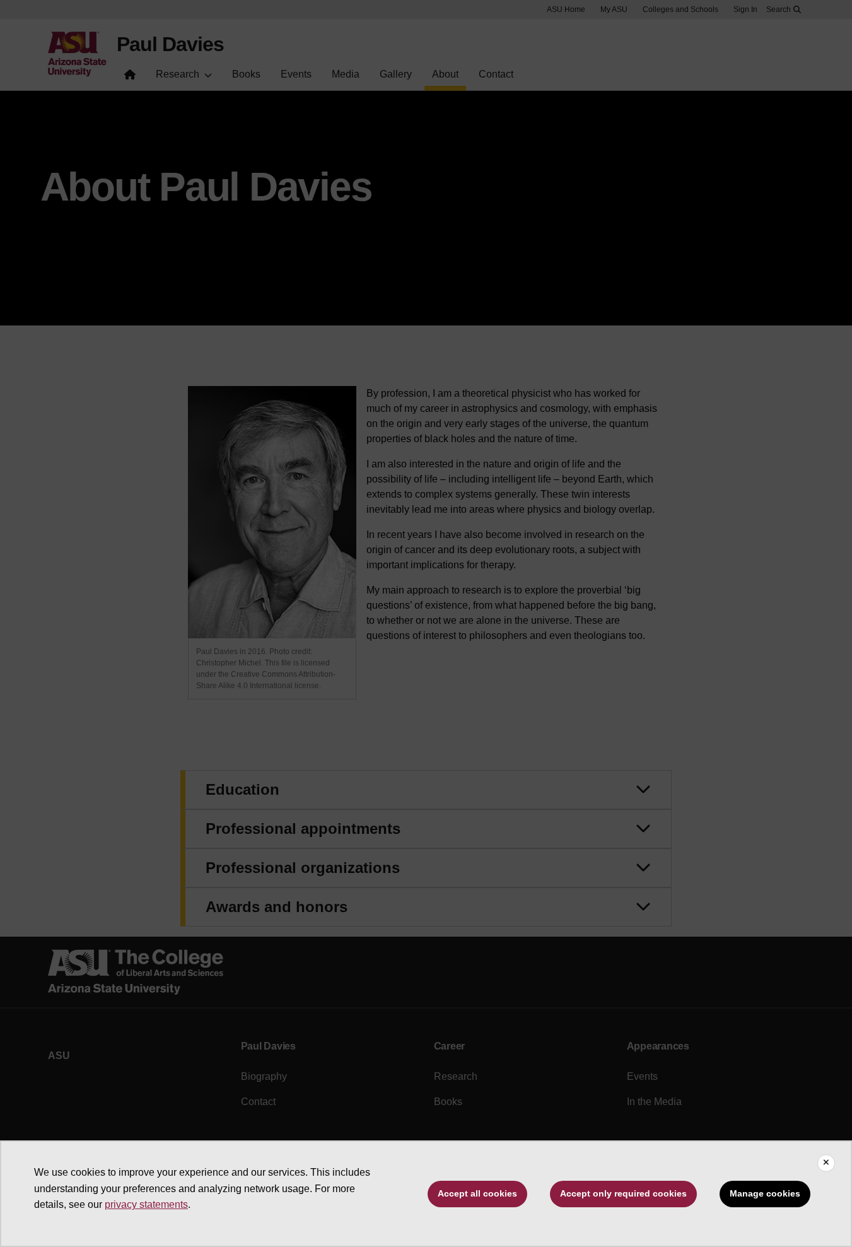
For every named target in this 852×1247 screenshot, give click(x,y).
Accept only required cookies (623, 1193)
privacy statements (146, 1204)
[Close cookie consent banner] (826, 1163)
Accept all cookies (477, 1193)
